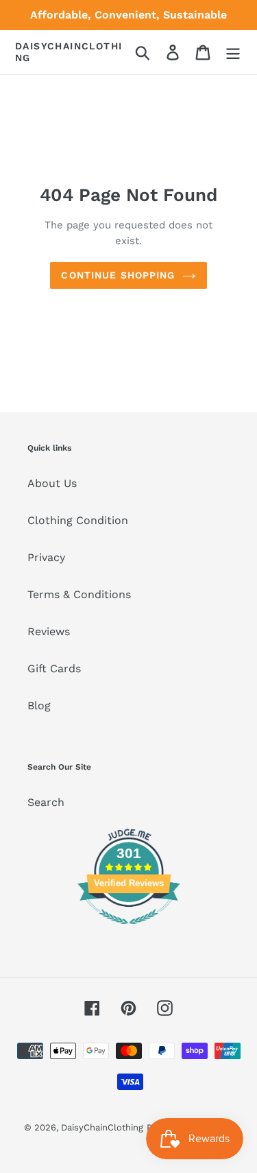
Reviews (48, 631)
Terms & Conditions (79, 594)
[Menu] (233, 52)
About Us (52, 483)
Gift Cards (54, 668)
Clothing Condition (77, 520)
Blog (39, 705)
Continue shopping (118, 275)
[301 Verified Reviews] (129, 931)
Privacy (46, 557)
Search (45, 802)
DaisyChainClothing (68, 51)
